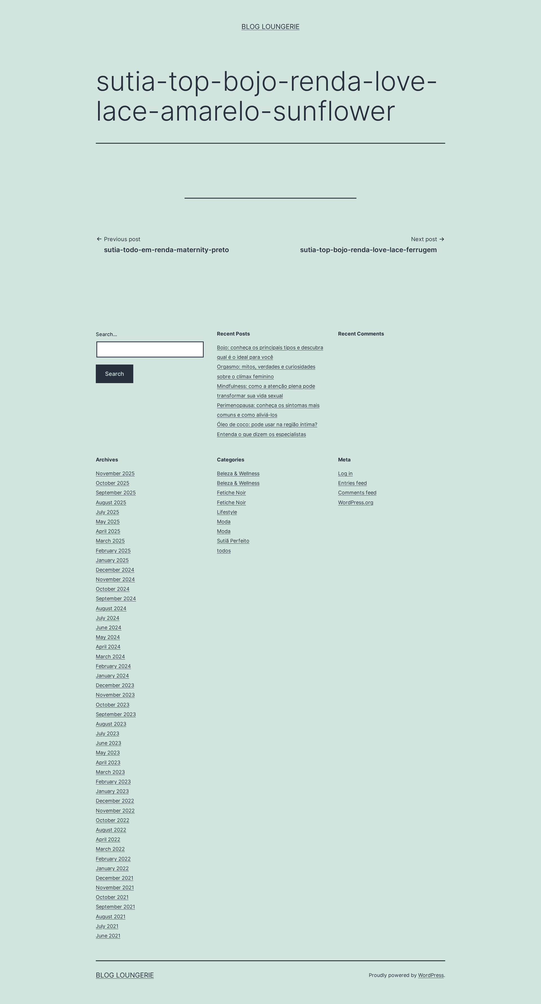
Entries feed (352, 483)
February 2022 (113, 859)
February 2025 (113, 551)
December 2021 (114, 878)
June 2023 (108, 743)
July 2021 (107, 926)
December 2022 (115, 801)
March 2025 (110, 541)
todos (224, 551)
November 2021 (115, 887)
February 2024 (113, 666)
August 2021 (110, 916)
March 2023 (110, 772)
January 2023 (112, 791)
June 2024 (108, 627)
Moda (223, 522)
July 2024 (107, 618)
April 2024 (108, 647)
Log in (345, 473)
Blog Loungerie (270, 27)
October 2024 (113, 589)
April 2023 (108, 762)
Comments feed (357, 493)
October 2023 (112, 705)
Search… (106, 334)
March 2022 (110, 849)
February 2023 (113, 782)
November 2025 (115, 473)
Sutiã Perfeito (233, 541)
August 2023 (111, 724)
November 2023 (115, 695)
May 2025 (108, 522)
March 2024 (110, 656)
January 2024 (112, 676)
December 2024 (115, 570)
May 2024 (108, 637)
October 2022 (112, 820)
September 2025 (116, 493)
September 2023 (116, 714)
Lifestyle (227, 512)
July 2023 (107, 733)
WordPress (431, 975)
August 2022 (111, 830)
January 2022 (112, 868)
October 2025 (112, 483)
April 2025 (108, 531)
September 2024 (116, 598)
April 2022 (108, 839)
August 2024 (111, 608)
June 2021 (108, 936)
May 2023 (108, 753)
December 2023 (115, 685)
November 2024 (115, 579)
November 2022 (115, 811)
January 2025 (112, 560)
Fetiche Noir (231, 493)
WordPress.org (355, 502)
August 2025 (111, 502)
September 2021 (115, 907)
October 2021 (112, 897)
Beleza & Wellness (238, 473)
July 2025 (107, 512)
